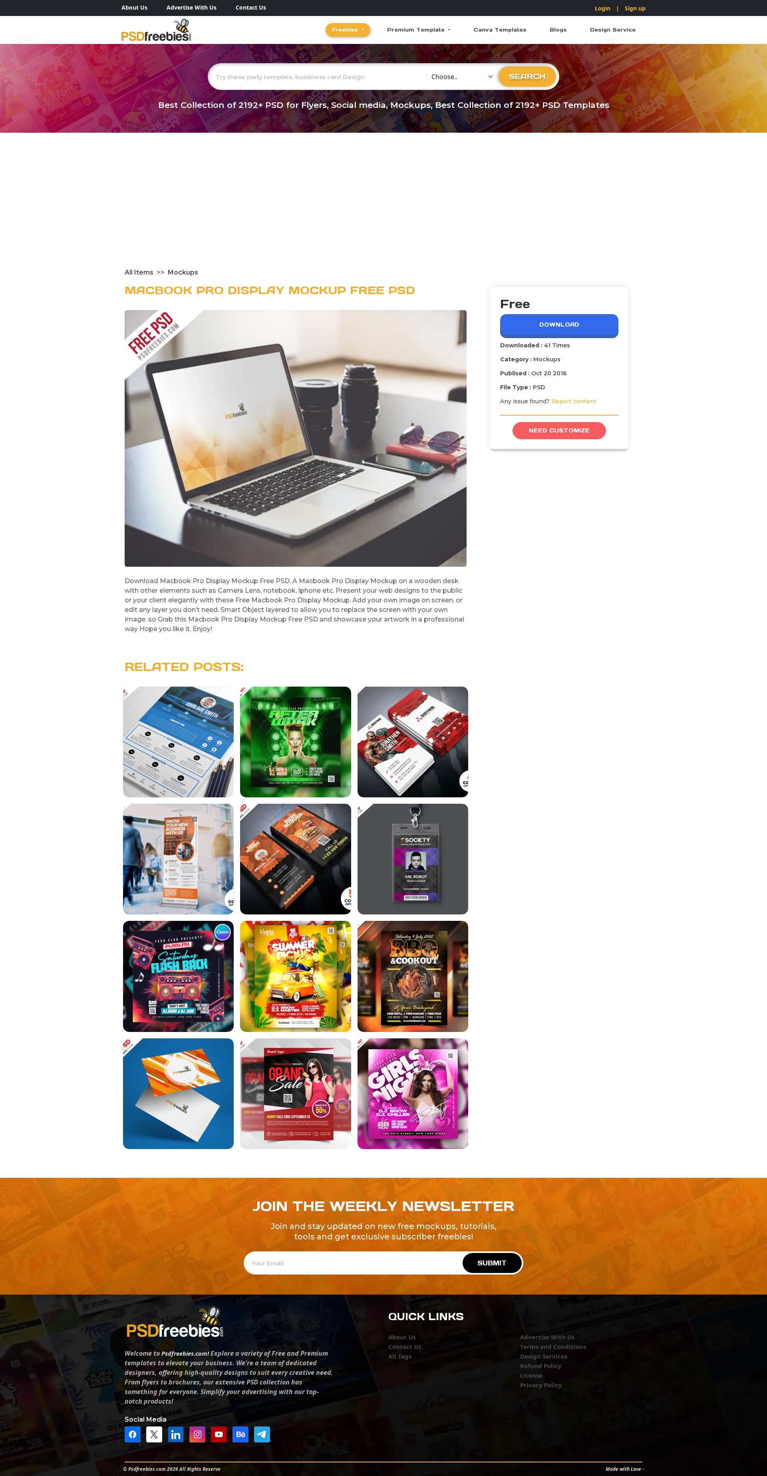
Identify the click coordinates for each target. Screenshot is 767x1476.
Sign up (635, 8)
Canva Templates (500, 29)
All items (139, 272)
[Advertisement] (383, 208)
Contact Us (251, 7)
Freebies (346, 29)
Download (559, 324)
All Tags (399, 1356)
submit (492, 1263)
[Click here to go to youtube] (221, 1434)
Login (602, 8)
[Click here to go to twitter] (156, 1434)
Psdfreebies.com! (185, 1353)
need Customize (559, 430)
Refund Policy (541, 1366)
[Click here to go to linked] (178, 1434)
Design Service (613, 29)
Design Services (543, 1356)
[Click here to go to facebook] (135, 1434)
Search (527, 76)
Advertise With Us (192, 7)
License (531, 1375)
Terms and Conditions (553, 1347)
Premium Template (417, 29)
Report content (573, 401)
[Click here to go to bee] (242, 1434)
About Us (134, 7)
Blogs (558, 29)
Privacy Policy (541, 1385)
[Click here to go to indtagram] (199, 1434)
